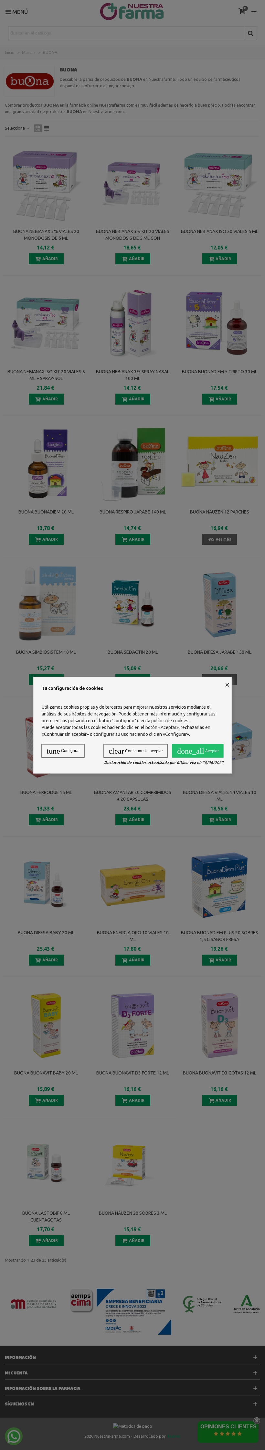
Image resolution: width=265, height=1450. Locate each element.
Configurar (63, 750)
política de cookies (169, 720)
